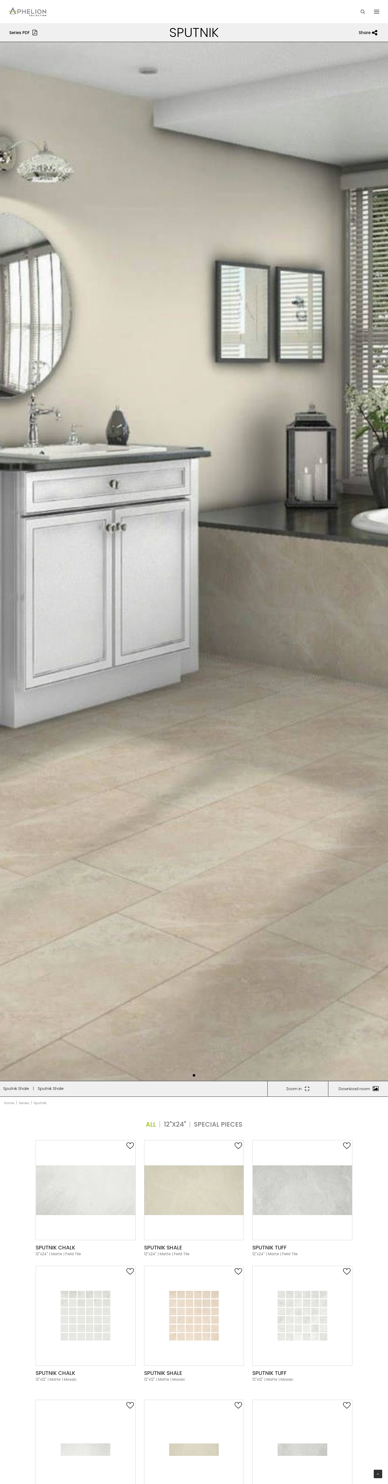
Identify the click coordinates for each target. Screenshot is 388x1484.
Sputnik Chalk (55, 1247)
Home (9, 1102)
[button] (194, 1075)
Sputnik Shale (16, 1088)
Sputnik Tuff (269, 1247)
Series (24, 1102)
